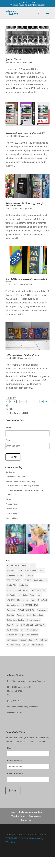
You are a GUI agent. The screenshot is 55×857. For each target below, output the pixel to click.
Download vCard (14, 712)
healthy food (23, 585)
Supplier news (32, 630)
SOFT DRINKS (12, 630)
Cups (42, 570)
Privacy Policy (12, 504)
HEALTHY (27, 580)
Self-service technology (16, 620)
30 (46, 401)
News (33, 600)
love (39, 595)
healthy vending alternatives (17, 590)
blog (33, 565)
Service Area (11, 509)
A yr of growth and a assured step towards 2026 (25, 133)
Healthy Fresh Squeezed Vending (20, 482)
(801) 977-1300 (14, 701)
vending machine (26, 640)
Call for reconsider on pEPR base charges (22, 355)
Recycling (10, 615)
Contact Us (10, 472)
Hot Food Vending (13, 595)
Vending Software (13, 645)
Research (21, 615)
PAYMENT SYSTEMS (26, 610)
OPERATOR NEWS (30, 605)
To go (21, 635)
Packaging (11, 610)
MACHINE (11, 600)
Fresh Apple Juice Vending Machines (24, 485)
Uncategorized (25, 62)
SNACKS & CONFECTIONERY (32, 625)
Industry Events (29, 595)
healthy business (40, 580)
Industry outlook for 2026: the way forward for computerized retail (25, 204)
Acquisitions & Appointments (17, 565)
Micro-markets (22, 600)
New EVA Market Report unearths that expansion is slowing (26, 280)
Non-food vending (13, 605)
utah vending (12, 640)
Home (8, 499)
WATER (26, 645)
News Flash (42, 600)
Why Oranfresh (37, 645)
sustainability (12, 635)
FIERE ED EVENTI (14, 580)
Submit (13, 457)
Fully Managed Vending (16, 477)
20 (41, 401)
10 (36, 401)
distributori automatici (15, 575)
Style (23, 630)
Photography (42, 610)
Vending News (12, 518)
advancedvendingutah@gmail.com (22, 706)
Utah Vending (11, 513)
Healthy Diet (11, 585)
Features (29, 575)
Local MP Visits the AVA (16, 59)
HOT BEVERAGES (38, 590)
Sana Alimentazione (35, 615)
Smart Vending (12, 625)
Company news (31, 570)
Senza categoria (33, 620)
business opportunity (15, 570)
